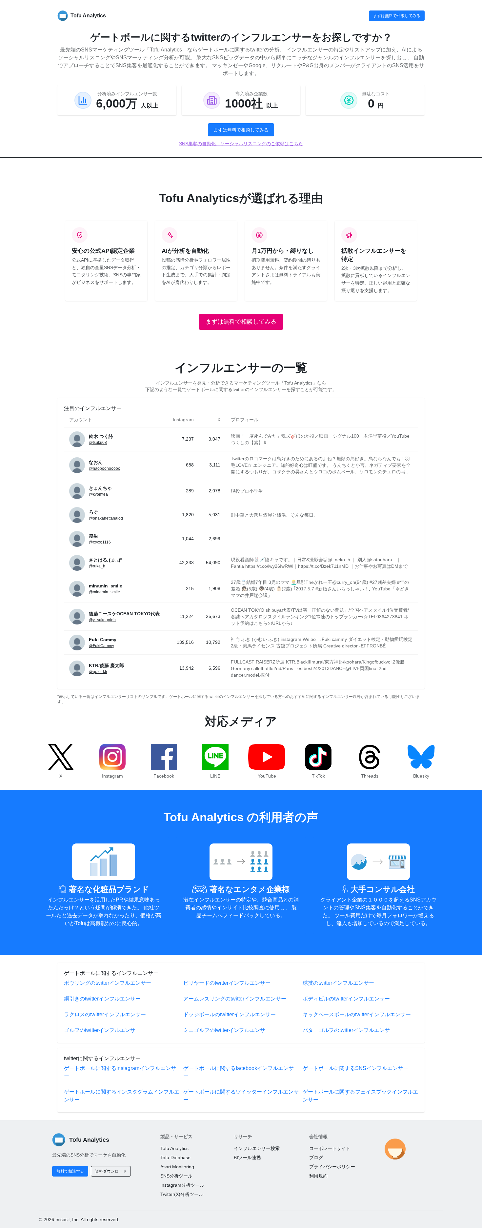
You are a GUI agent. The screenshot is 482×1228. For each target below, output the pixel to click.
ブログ (316, 1157)
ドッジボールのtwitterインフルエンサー (229, 1014)
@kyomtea (98, 494)
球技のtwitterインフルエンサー (338, 983)
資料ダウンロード (111, 1171)
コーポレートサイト (330, 1148)
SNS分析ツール (176, 1175)
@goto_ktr (98, 671)
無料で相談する (70, 1171)
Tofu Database (175, 1157)
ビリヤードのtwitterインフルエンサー (227, 983)
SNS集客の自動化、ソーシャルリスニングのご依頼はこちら (241, 143)
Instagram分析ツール (182, 1185)
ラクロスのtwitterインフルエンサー (105, 1014)
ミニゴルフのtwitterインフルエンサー (227, 1030)
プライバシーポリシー (332, 1166)
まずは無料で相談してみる (396, 15)
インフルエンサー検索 (257, 1148)
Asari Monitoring (177, 1166)
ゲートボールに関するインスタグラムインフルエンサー (121, 1095)
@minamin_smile (104, 592)
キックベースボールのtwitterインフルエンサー (357, 1014)
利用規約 (318, 1175)
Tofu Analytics (174, 1148)
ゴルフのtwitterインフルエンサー (102, 1030)
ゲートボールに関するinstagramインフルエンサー (120, 1072)
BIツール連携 (247, 1157)
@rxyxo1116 (100, 542)
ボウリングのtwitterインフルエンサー (107, 983)
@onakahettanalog (106, 518)
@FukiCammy (101, 646)
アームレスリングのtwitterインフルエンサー (234, 998)
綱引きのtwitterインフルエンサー (102, 998)
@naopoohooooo (104, 468)
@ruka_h (97, 566)
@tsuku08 (98, 442)
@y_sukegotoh (102, 620)
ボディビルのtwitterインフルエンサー (346, 998)
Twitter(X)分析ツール (181, 1194)
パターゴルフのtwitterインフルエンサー (349, 1030)
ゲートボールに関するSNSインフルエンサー (355, 1068)
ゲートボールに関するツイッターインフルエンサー (241, 1095)
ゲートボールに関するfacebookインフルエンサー (238, 1072)
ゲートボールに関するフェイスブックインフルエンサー (360, 1095)
